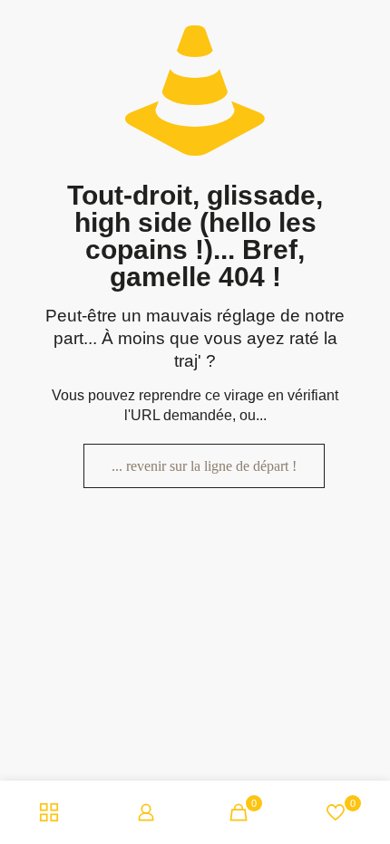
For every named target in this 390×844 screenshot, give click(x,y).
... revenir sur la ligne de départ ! (204, 466)
